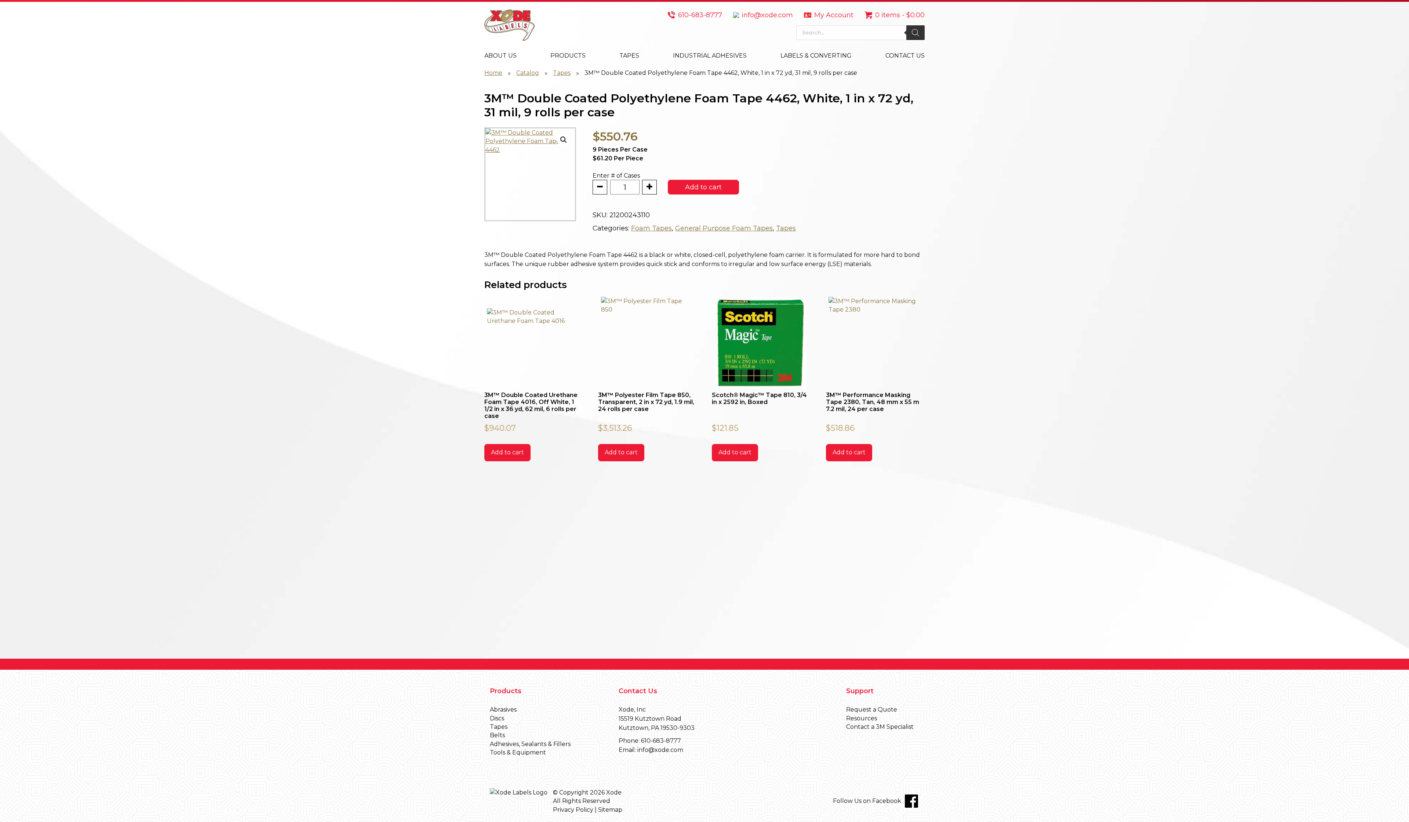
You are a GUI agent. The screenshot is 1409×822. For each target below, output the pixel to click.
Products (568, 55)
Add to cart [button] (507, 452)
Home (493, 72)
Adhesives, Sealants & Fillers (530, 744)
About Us (500, 55)
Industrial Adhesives (710, 55)
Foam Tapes (651, 228)
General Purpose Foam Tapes (724, 228)
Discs (497, 718)
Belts (497, 735)
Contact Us (905, 55)
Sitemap (610, 809)
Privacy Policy (573, 809)
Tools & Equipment (518, 752)
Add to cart (703, 187)
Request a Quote (871, 709)
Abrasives (503, 709)
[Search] (915, 32)
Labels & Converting (816, 55)
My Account (833, 15)
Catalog (527, 72)
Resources (861, 718)
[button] (563, 139)
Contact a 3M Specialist (880, 726)
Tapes (629, 55)
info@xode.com (767, 15)
